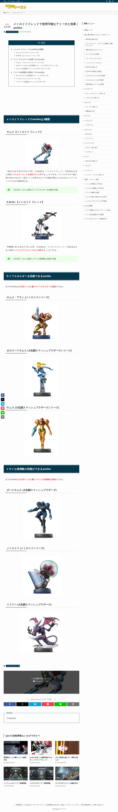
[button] (10, 704)
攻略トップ (88, 30)
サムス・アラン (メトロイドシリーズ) (29, 62)
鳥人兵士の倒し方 (92, 161)
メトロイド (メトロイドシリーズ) (28, 79)
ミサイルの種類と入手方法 (95, 188)
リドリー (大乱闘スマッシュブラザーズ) (30, 82)
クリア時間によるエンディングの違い (98, 210)
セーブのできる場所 (92, 54)
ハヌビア (87, 165)
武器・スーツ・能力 (91, 179)
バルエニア (88, 120)
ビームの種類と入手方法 (94, 184)
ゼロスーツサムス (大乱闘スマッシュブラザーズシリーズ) (37, 65)
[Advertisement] (41, 99)
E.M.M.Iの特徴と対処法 (94, 71)
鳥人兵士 (89, 134)
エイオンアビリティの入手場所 (96, 201)
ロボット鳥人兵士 (92, 147)
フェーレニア (89, 143)
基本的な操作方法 (92, 39)
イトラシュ (88, 170)
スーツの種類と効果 (92, 192)
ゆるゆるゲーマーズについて (34, 805)
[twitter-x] (106, 1)
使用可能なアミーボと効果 (95, 84)
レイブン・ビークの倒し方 (95, 175)
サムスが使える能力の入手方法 (96, 197)
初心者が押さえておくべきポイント (97, 35)
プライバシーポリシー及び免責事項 (79, 805)
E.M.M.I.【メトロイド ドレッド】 (28, 56)
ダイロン (87, 116)
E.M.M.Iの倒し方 (91, 67)
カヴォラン (88, 130)
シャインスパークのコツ (94, 63)
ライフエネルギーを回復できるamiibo (28, 59)
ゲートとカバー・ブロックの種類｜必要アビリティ (99, 44)
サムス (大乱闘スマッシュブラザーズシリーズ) (33, 69)
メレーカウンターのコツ (94, 58)
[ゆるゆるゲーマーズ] (16, 6)
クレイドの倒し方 (92, 107)
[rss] (109, 1)
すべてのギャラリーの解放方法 (96, 219)
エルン (86, 156)
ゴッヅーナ (89, 138)
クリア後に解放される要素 (95, 214)
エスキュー (89, 152)
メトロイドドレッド (12, 32)
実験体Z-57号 (90, 111)
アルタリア (88, 89)
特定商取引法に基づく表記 (55, 805)
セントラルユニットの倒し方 (95, 93)
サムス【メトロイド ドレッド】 (27, 52)
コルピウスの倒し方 (92, 98)
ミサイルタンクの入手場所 (95, 80)
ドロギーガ (89, 125)
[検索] (112, 1)
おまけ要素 (88, 206)
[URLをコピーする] (73, 704)
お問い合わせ (97, 805)
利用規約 (19, 805)
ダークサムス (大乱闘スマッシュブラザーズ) (32, 75)
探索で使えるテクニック (94, 50)
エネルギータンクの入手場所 (95, 76)
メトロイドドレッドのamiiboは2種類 (28, 49)
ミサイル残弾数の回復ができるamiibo (28, 72)
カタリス (87, 102)
